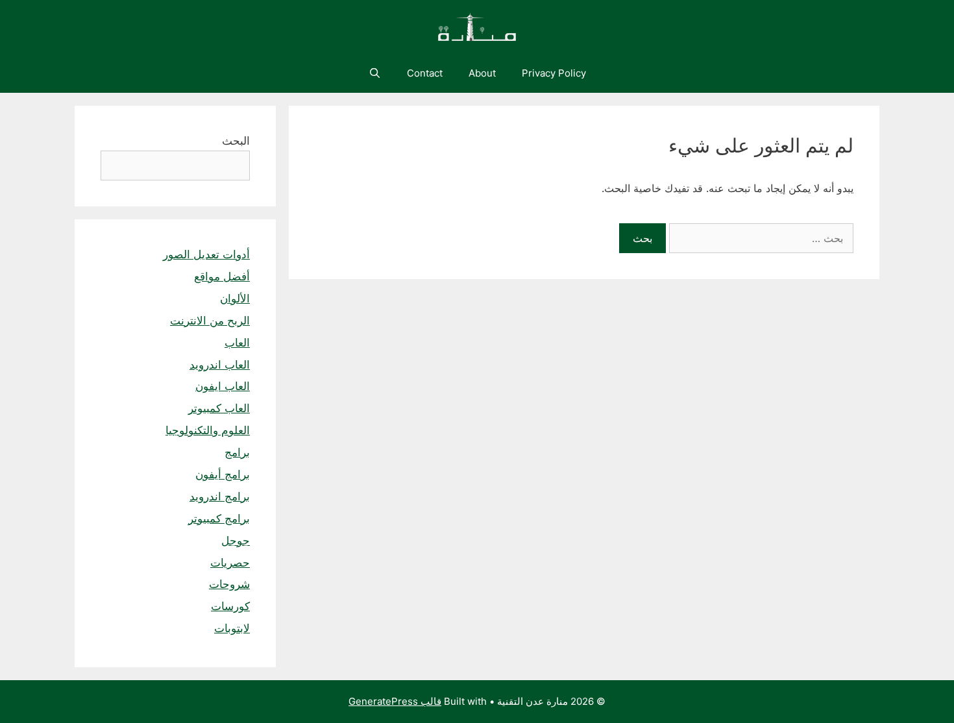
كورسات (230, 606)
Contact (425, 73)
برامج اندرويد (220, 496)
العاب (237, 342)
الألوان (235, 298)
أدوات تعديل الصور (206, 254)
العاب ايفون (222, 386)
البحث (236, 140)
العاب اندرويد (220, 364)
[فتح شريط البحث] (374, 73)
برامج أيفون (222, 474)
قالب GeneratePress (395, 701)
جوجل (235, 540)
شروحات (229, 584)
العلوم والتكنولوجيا (207, 430)
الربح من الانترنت (210, 320)
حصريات (230, 562)
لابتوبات (232, 628)
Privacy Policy (554, 73)
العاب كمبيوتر (219, 408)
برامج (237, 452)
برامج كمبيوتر (219, 518)
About (482, 73)
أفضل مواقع (222, 276)
